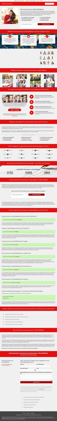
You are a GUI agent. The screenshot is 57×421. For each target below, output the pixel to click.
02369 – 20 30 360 (6, 365)
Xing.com (18, 282)
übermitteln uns (38, 96)
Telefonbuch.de (19, 219)
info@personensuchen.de (8, 364)
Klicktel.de (17, 231)
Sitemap (23, 413)
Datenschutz (33, 413)
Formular (24, 346)
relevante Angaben (37, 97)
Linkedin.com (17, 256)
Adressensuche (6, 130)
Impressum (28, 413)
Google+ (16, 244)
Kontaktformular (44, 41)
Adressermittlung (8, 39)
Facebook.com (16, 269)
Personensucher (8, 114)
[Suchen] (55, 4)
